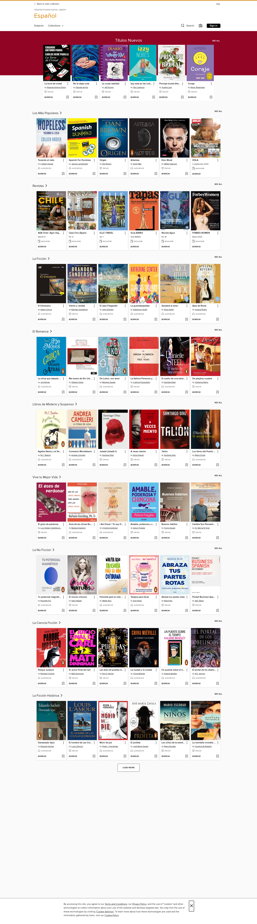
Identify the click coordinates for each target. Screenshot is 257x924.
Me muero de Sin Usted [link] (81, 378)
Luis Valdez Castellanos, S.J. (51, 528)
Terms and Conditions (116, 904)
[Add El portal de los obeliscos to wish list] (217, 684)
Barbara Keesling (78, 528)
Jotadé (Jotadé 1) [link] (108, 451)
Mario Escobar (170, 746)
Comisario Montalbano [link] (80, 451)
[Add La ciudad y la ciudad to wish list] (156, 684)
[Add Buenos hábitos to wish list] (186, 538)
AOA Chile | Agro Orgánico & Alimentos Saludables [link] (50, 233)
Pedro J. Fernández (110, 746)
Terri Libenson (139, 87)
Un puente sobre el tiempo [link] (173, 670)
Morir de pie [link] (106, 742)
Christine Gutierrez (110, 528)
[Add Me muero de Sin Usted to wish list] (94, 392)
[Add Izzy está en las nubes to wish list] (153, 97)
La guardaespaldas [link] (140, 306)
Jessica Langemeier (79, 164)
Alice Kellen (169, 309)
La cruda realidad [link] (110, 83)
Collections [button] (55, 25)
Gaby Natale (76, 601)
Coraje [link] (191, 83)
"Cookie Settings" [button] (105, 911)
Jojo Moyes (45, 382)
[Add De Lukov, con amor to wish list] (125, 392)
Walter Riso (106, 601)
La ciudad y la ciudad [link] (141, 670)
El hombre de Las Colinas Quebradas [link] (81, 742)
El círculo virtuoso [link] (78, 597)
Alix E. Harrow (108, 674)
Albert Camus (46, 309)
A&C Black (199, 601)
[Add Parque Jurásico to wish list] (63, 684)
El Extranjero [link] (44, 306)
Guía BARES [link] (137, 233)
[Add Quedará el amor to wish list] (186, 320)
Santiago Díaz (108, 455)
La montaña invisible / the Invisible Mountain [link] (204, 742)
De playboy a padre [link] (202, 378)
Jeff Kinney (109, 87)
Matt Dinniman (77, 674)
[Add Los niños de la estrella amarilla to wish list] (186, 756)
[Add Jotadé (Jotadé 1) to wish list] (125, 465)
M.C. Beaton (45, 455)
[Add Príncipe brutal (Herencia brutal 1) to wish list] (182, 97)
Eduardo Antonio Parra (56, 87)
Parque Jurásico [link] (46, 670)
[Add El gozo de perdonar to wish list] (63, 538)
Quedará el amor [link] (170, 306)
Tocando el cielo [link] (46, 160)
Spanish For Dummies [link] (80, 160)
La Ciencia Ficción (45, 623)
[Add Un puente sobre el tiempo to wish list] (186, 684)
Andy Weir (137, 164)
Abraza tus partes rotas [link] (173, 597)
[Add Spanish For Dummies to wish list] (94, 174)
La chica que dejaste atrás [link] (50, 378)
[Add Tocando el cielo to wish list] (63, 174)
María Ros (168, 601)
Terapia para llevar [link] (140, 597)
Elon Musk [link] (167, 160)
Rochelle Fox (45, 601)
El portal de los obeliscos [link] (204, 670)
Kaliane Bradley (170, 674)
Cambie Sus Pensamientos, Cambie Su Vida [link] (204, 524)
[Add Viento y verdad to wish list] (94, 320)
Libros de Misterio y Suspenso (54, 404)
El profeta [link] (135, 742)
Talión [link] (165, 451)
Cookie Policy (112, 915)
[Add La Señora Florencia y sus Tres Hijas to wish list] (156, 392)
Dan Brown (106, 164)
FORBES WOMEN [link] (201, 233)
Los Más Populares (46, 113)
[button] (187, 26)
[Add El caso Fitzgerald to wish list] (125, 320)
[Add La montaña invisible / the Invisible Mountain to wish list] (217, 756)
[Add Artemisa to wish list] (156, 174)
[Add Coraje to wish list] (211, 97)
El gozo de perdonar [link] (48, 524)
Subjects (39, 25)
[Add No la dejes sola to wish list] (96, 97)
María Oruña (200, 455)
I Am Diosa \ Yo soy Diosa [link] (112, 524)
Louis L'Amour (77, 746)
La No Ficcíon (42, 550)
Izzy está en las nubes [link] (141, 83)
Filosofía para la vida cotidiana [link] (112, 597)
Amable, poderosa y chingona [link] (143, 524)
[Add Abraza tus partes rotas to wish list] (186, 611)
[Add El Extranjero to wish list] (63, 320)
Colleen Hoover (46, 164)
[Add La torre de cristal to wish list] (67, 97)
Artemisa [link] (135, 160)
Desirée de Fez (82, 87)
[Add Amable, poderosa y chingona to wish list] (156, 538)
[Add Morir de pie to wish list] (125, 756)
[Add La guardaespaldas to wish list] (156, 320)
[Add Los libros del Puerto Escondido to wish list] (217, 465)
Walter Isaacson (170, 164)
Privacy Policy (139, 904)
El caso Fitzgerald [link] (108, 306)
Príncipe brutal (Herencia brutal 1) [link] (170, 83)
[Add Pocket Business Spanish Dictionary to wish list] (217, 611)
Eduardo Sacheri (47, 746)
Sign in (213, 25)
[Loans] (200, 26)
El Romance (41, 332)
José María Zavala (140, 746)
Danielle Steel (170, 382)
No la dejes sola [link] (81, 83)
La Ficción (40, 259)
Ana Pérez (137, 601)
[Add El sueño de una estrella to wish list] (186, 392)
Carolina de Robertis (203, 746)
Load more (129, 767)
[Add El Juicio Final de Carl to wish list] (94, 684)
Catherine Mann (201, 382)
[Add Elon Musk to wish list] (186, 174)
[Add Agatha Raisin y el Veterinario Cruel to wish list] (63, 465)
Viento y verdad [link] (77, 306)
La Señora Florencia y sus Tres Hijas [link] (143, 378)
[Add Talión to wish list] (186, 465)
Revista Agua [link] (168, 233)
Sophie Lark (167, 87)
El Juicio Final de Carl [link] (80, 670)
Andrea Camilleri (78, 455)
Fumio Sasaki (169, 528)
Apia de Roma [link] (199, 306)
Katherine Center (140, 309)
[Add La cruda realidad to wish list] (125, 97)
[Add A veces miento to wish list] (156, 465)
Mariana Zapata (108, 382)
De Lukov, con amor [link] (110, 378)
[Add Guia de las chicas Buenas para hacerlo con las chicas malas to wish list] (94, 538)
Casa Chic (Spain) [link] (77, 233)
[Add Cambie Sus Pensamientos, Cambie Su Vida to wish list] (217, 538)
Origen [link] (103, 160)
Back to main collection (47, 4)
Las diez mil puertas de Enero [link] (112, 670)
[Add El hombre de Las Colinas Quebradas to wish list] (94, 756)
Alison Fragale (139, 528)
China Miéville (139, 674)
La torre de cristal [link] (53, 83)
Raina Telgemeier (198, 87)
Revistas (39, 186)
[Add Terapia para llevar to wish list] (156, 611)
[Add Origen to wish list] (125, 174)
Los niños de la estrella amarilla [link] (173, 742)
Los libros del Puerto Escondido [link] (204, 451)
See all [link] (216, 40)
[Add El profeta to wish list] (156, 756)
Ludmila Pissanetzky (141, 382)
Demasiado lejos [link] (46, 742)
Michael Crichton (47, 674)
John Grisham (108, 309)
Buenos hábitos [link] (169, 524)
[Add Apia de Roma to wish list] (217, 320)
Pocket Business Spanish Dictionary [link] (204, 597)
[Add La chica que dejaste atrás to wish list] (63, 392)
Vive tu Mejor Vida (45, 477)
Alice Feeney (138, 455)
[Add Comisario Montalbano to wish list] (94, 465)
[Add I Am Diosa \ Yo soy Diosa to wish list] (125, 538)
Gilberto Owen (77, 382)
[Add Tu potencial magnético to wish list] (63, 611)
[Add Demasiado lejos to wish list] (63, 756)
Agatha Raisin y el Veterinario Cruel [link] (50, 451)
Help (218, 4)
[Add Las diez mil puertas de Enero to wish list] (125, 684)
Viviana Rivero (201, 309)
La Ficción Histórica (46, 696)
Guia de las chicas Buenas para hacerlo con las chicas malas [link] (81, 524)
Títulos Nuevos (128, 40)
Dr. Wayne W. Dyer (202, 528)
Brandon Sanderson (79, 309)
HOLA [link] (195, 160)
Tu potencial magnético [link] (50, 597)
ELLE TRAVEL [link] (106, 233)
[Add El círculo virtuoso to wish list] (94, 611)
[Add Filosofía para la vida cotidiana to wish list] (125, 611)
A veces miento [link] (138, 451)
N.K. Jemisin (200, 674)
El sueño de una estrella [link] (173, 378)
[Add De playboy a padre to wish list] (217, 392)
